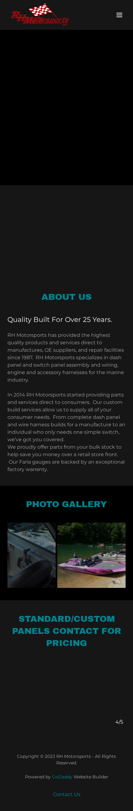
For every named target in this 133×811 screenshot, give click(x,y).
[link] (39, 14)
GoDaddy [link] (62, 777)
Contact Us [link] (66, 794)
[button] (119, 15)
